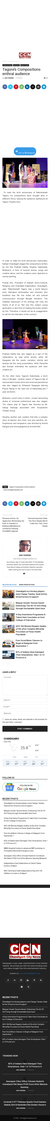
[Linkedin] (27, 86)
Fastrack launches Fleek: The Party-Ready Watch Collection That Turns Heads (38, 522)
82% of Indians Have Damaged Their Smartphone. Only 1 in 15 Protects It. (30, 655)
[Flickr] (14, 980)
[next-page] (7, 663)
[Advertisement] (25, 26)
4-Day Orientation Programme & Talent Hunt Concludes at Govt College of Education (30, 617)
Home (4, 61)
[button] (4, 55)
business (5, 609)
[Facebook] (4, 86)
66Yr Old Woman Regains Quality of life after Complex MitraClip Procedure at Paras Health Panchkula (25, 827)
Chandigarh (6, 597)
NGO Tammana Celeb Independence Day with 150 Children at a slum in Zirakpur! (23, 872)
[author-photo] (25, 552)
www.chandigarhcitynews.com (13, 490)
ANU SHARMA (9, 78)
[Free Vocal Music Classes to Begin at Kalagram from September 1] (8, 643)
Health (5, 632)
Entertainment (14, 61)
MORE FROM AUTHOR (26, 585)
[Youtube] (25, 573)
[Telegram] (44, 86)
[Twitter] (10, 86)
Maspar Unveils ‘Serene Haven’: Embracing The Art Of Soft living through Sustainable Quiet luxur (31, 606)
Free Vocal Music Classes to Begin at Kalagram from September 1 (29, 643)
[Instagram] (21, 980)
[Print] (38, 86)
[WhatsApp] (21, 86)
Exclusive (16, 65)
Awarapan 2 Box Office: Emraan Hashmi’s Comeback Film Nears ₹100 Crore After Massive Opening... (25, 1084)
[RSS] (40, 980)
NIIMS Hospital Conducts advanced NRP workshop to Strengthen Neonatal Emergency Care (24, 849)
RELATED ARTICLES (9, 585)
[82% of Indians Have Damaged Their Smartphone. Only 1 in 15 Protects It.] (8, 655)
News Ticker (24, 65)
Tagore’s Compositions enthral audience (22, 487)
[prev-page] (3, 663)
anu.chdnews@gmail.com (29, 973)
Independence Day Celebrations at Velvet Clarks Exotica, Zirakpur (22, 864)
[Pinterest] (16, 86)
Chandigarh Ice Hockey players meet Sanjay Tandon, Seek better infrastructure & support (31, 594)
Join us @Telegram (26, 153)
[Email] (32, 86)
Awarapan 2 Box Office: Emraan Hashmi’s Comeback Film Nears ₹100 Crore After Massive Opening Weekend (25, 857)
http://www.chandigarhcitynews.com (25, 559)
